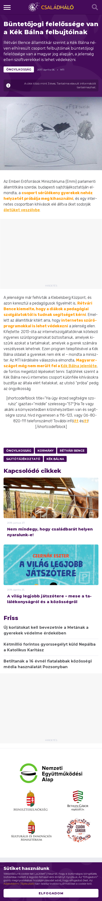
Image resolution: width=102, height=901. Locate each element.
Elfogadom (51, 893)
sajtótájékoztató (23, 459)
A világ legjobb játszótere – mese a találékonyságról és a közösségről (49, 599)
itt (76, 421)
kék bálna (55, 459)
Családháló (51, 7)
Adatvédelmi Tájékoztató (19, 883)
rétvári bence (72, 450)
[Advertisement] (51, 253)
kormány (45, 450)
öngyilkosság (18, 69)
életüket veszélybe (22, 210)
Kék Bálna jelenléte (79, 366)
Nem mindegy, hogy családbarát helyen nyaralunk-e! (50, 532)
